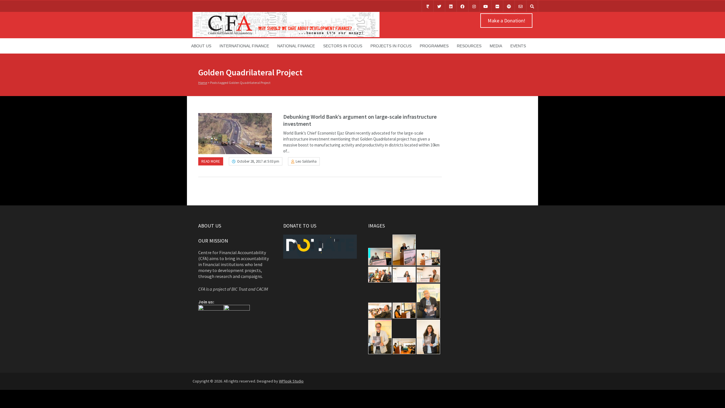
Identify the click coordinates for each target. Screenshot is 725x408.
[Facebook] (462, 6)
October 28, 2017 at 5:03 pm (258, 161)
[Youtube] (485, 6)
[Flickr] (497, 6)
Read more (210, 161)
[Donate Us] (427, 6)
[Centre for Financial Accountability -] (286, 35)
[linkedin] (451, 6)
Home (202, 82)
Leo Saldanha (306, 161)
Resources (469, 46)
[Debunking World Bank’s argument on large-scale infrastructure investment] (235, 133)
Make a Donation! (506, 20)
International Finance (244, 46)
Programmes (434, 46)
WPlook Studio (291, 381)
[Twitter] (439, 6)
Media (496, 46)
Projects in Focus (390, 46)
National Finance (296, 46)
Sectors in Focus (342, 46)
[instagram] (474, 6)
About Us (201, 46)
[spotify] (509, 6)
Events (518, 46)
